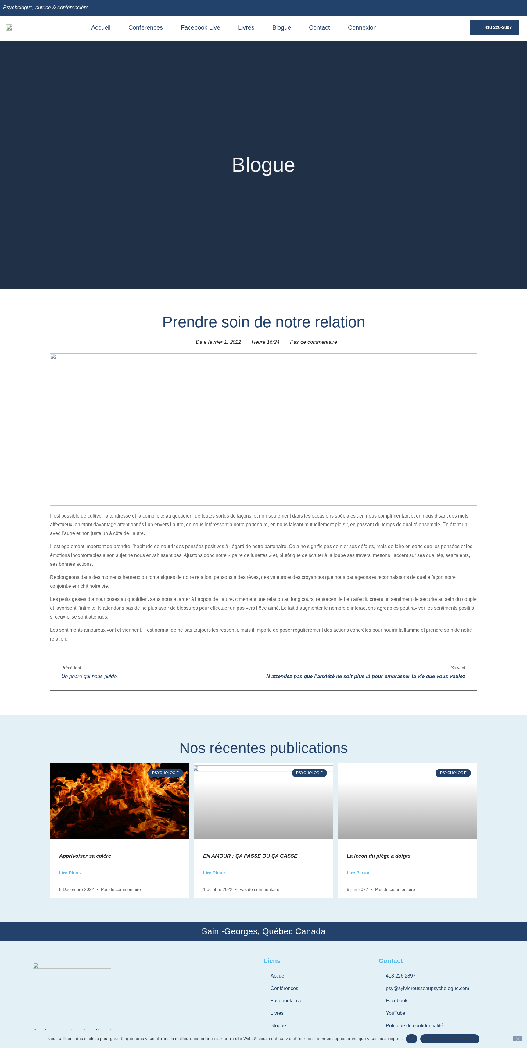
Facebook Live (200, 27)
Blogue (281, 27)
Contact (319, 27)
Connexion (362, 27)
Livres (246, 27)
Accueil (100, 27)
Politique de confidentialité (449, 1038)
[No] (517, 1038)
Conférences (145, 27)
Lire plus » (70, 873)
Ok (411, 1038)
